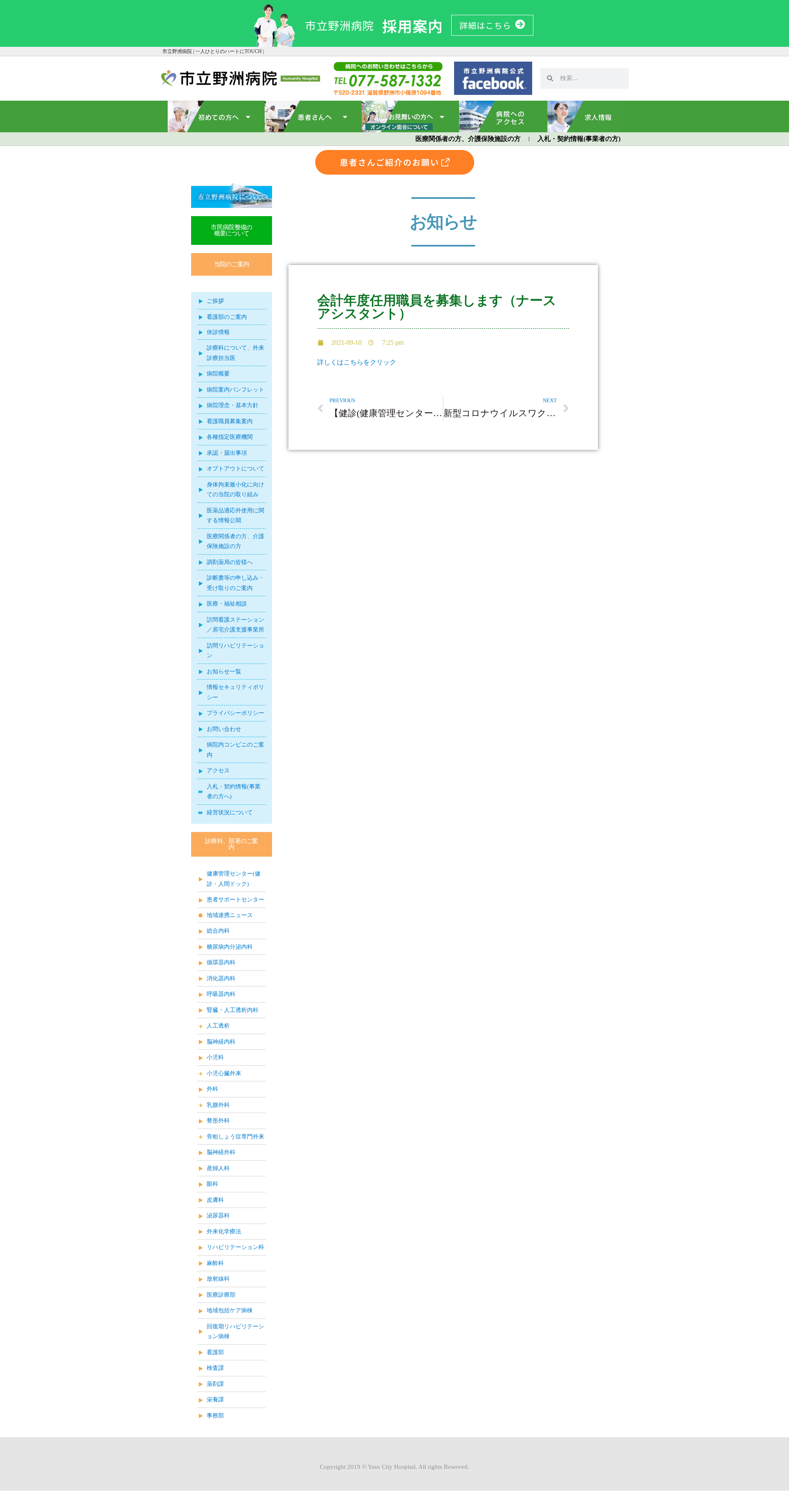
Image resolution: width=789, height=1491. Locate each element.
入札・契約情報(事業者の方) (579, 138)
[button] (232, 264)
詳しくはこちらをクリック (356, 362)
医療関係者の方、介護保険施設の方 (468, 138)
